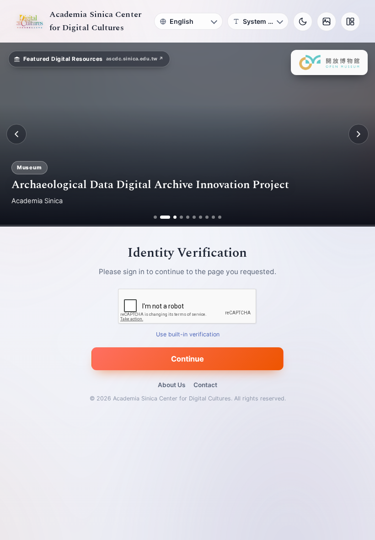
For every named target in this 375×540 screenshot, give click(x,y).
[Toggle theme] (302, 21)
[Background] (326, 21)
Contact (205, 385)
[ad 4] (181, 217)
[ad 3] (171, 217)
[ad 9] (213, 217)
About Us (171, 385)
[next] (358, 134)
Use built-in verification (188, 334)
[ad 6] (194, 217)
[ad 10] (219, 217)
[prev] (16, 134)
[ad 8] (207, 217)
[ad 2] (161, 217)
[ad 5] (187, 217)
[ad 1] (155, 217)
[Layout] (350, 21)
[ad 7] (200, 217)
